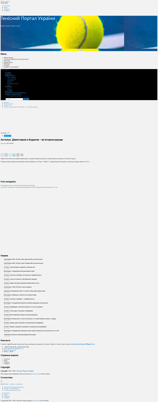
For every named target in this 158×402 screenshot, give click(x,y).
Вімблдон (7, 64)
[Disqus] (79, 208)
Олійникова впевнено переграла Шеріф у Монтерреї (20, 334)
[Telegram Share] (10, 154)
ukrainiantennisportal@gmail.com (14, 349)
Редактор (4, 143)
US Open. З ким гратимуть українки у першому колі (19, 267)
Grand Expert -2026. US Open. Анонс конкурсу (18, 287)
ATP (8, 133)
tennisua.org (35, 374)
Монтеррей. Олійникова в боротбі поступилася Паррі (20, 295)
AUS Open (7, 61)
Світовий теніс (11, 79)
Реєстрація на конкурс (14, 96)
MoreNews (36, 401)
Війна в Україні (8, 58)
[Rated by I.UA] (4, 382)
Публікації (8, 86)
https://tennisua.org (10, 350)
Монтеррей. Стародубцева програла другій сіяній (19, 271)
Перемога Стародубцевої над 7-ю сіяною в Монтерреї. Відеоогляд (24, 291)
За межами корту (12, 83)
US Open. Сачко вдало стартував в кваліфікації (18, 311)
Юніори (9, 82)
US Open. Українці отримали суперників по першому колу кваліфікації (25, 327)
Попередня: (18, 185)
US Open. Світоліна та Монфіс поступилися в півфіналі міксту (23, 275)
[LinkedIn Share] (14, 154)
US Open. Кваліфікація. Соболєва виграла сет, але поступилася (23, 307)
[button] (5, 70)
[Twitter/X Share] (6, 154)
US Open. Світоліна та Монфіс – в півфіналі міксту (19, 299)
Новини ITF (10, 80)
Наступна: (29, 187)
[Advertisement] (50, 39)
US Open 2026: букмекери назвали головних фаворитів (21, 315)
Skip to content (5, 1)
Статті (9, 88)
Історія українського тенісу (12, 390)
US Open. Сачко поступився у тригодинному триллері (20, 279)
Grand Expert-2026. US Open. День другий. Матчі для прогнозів (23, 259)
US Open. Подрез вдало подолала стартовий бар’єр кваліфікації (23, 323)
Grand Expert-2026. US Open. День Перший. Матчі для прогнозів (23, 263)
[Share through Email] (22, 154)
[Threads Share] (18, 154)
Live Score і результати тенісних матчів (16, 59)
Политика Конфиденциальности (14, 387)
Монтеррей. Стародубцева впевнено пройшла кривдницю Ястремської (26, 303)
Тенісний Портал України (28, 18)
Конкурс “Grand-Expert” (11, 67)
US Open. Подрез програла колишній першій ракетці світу (21, 283)
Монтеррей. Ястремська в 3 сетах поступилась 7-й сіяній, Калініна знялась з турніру (30, 319)
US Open (6, 65)
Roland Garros (8, 62)
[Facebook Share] (2, 154)
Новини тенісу (10, 76)
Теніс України (11, 77)
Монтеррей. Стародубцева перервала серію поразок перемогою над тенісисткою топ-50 (31, 330)
